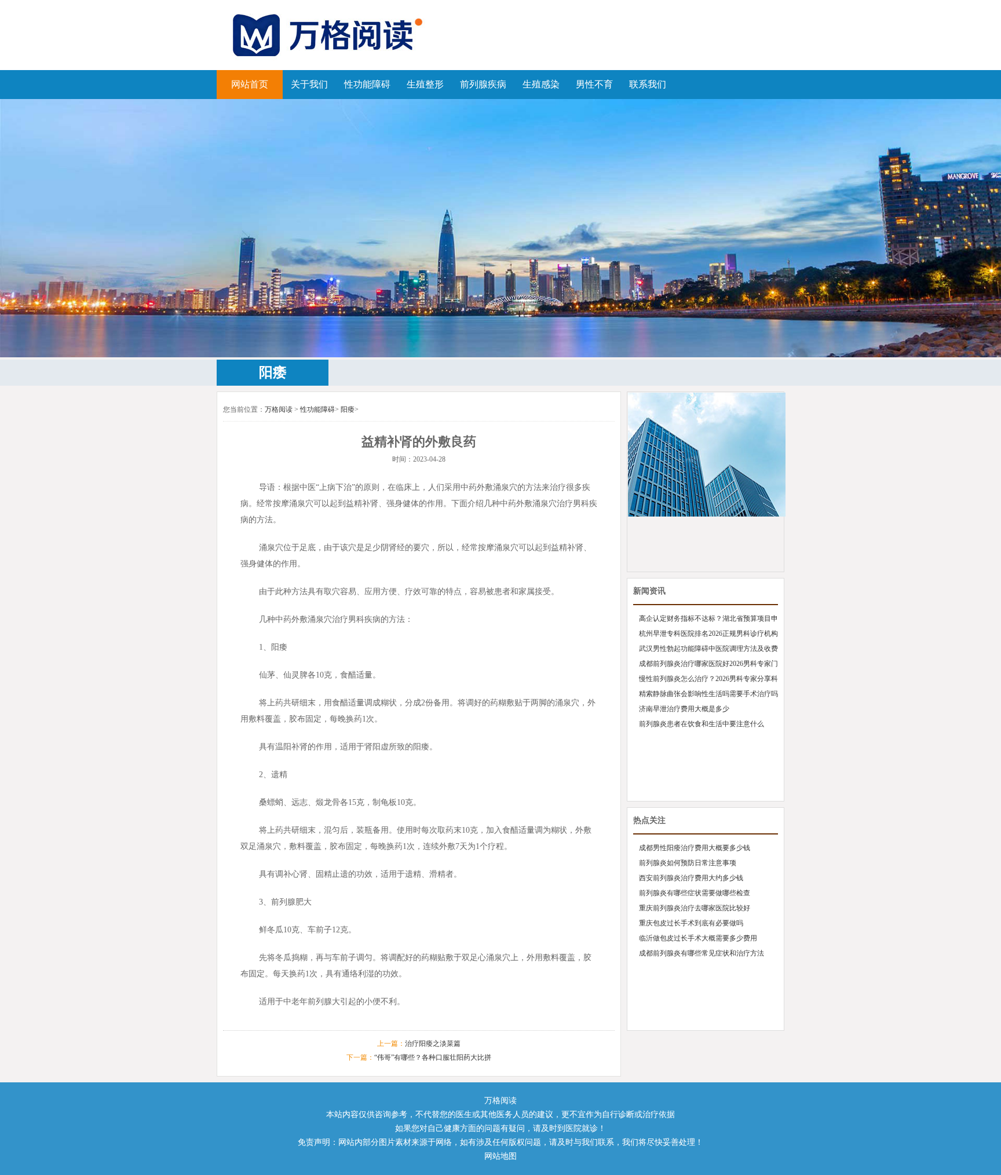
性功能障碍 (367, 84)
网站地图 (500, 1156)
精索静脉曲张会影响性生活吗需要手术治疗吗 (708, 694)
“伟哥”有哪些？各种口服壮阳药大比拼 (432, 1057)
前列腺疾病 (483, 84)
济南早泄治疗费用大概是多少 (684, 709)
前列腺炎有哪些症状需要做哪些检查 (694, 893)
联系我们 (647, 84)
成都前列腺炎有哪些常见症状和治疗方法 (701, 953)
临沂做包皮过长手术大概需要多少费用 (698, 938)
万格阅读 (279, 409)
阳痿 (348, 409)
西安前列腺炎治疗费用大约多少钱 (691, 878)
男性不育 (594, 84)
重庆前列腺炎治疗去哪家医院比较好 (694, 908)
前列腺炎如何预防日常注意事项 (687, 863)
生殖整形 (425, 84)
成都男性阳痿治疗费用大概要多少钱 (694, 848)
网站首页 (249, 84)
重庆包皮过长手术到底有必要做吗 (691, 923)
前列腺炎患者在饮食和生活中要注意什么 (701, 724)
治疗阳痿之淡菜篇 (433, 1043)
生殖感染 (541, 84)
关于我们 (309, 84)
